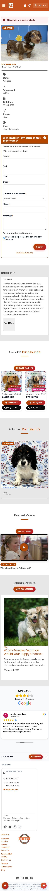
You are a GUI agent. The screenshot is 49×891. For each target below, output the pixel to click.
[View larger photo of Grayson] (44, 373)
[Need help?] (5, 885)
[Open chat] (44, 886)
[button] (10, 374)
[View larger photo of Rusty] (19, 373)
